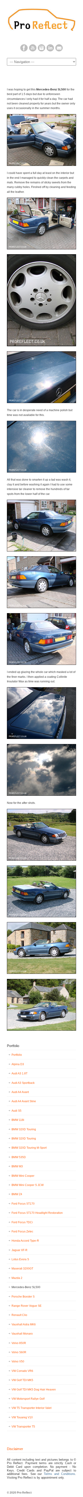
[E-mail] (59, 50)
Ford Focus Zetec (22, 1231)
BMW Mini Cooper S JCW (28, 1185)
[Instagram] (41, 50)
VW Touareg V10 (22, 1417)
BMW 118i (18, 1120)
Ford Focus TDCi (22, 1222)
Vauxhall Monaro (22, 1333)
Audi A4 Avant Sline (24, 1101)
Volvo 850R (19, 1343)
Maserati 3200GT (22, 1268)
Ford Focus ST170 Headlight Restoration (37, 1212)
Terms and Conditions (59, 1474)
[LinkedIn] (50, 50)
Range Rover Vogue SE (27, 1305)
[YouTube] (32, 50)
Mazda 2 (17, 1278)
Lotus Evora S (20, 1259)
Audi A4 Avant (20, 1092)
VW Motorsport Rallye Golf (28, 1398)
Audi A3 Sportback (23, 1083)
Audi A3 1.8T (19, 1073)
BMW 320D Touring (24, 1129)
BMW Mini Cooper (23, 1175)
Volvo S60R (19, 1352)
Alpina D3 (18, 1064)
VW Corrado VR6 (22, 1371)
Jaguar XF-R (19, 1250)
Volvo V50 (18, 1361)
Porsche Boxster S (23, 1296)
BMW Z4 (17, 1194)
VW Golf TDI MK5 (22, 1380)
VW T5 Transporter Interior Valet (31, 1408)
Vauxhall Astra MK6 (24, 1324)
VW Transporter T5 (23, 1426)
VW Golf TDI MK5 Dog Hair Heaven (34, 1389)
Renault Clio (19, 1315)
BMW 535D (19, 1157)
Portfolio (17, 1054)
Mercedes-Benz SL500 (26, 1287)
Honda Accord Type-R (25, 1240)
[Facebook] (24, 50)
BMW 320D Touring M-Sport (29, 1147)
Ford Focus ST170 (23, 1203)
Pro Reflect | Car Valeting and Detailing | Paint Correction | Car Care (41, 18)
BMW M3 (17, 1166)
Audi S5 (16, 1110)
